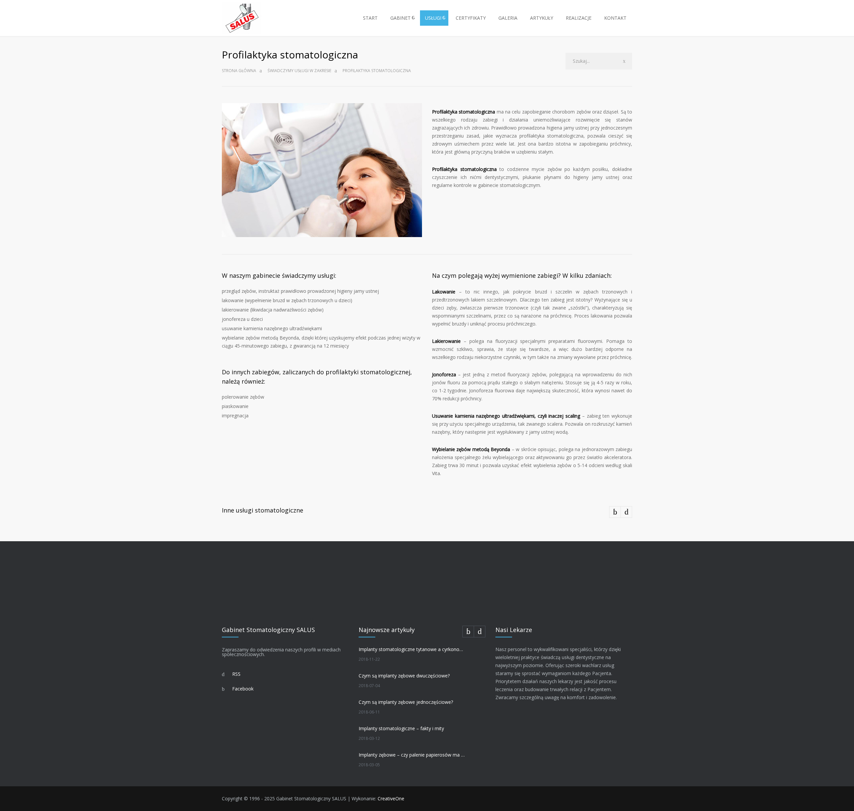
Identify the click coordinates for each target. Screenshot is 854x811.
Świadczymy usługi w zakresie (299, 70)
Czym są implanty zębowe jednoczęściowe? (406, 702)
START (370, 18)
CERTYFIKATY (471, 18)
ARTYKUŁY (541, 18)
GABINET (400, 18)
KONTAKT (615, 18)
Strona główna (239, 70)
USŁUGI (433, 18)
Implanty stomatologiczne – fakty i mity (401, 728)
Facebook (243, 688)
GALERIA (507, 18)
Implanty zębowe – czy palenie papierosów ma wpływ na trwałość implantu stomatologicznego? (412, 755)
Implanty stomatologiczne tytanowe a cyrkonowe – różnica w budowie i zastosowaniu (412, 649)
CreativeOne (391, 798)
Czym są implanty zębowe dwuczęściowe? (404, 675)
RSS (236, 674)
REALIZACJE (578, 18)
